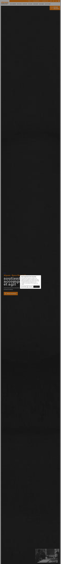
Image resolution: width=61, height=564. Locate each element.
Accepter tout (36, 286)
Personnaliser (24, 286)
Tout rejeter (30, 286)
